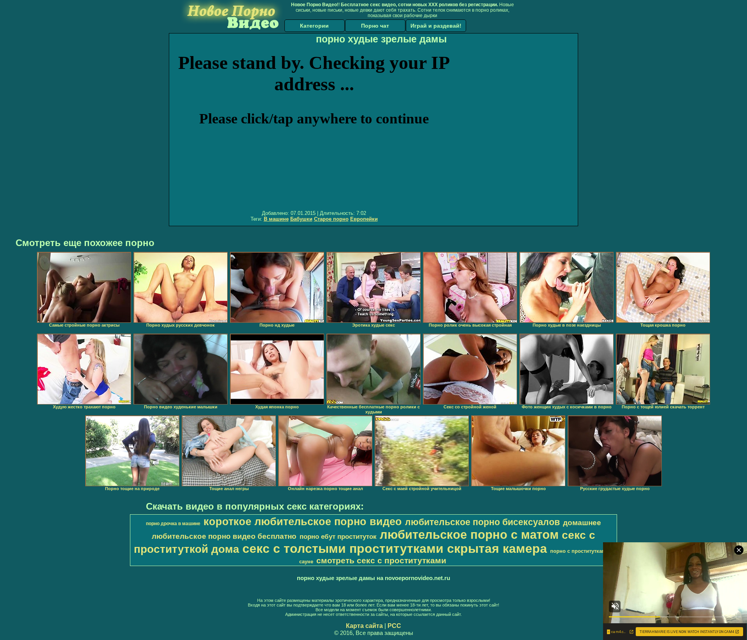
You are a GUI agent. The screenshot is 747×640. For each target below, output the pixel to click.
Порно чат (375, 26)
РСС (394, 625)
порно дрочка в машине (173, 523)
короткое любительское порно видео (302, 521)
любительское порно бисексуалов (482, 522)
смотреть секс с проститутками (381, 560)
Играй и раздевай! (435, 26)
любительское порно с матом (469, 534)
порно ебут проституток (338, 536)
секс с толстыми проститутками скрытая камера (394, 549)
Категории (314, 26)
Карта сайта (364, 625)
